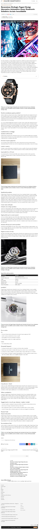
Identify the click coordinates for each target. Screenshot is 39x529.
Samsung (2, 498)
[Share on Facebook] (5, 14)
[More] (13, 14)
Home (2, 3)
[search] (32, 1)
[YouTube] (37, 525)
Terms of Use (19, 527)
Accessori (2, 485)
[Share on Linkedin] (10, 14)
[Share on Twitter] (7, 14)
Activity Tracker (3, 486)
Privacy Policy (13, 527)
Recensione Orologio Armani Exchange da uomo (9, 516)
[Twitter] (36, 525)
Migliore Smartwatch (11, 1)
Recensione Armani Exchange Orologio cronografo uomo (10, 518)
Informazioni (3, 492)
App (1, 487)
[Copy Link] (12, 14)
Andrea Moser (4, 16)
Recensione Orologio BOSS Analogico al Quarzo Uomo (9, 514)
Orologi (2, 493)
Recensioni (2, 496)
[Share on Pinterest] (8, 14)
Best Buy (2, 489)
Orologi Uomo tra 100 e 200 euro (8, 3)
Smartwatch (2, 499)
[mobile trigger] (2, 1)
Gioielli (2, 490)
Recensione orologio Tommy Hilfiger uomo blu (8, 509)
